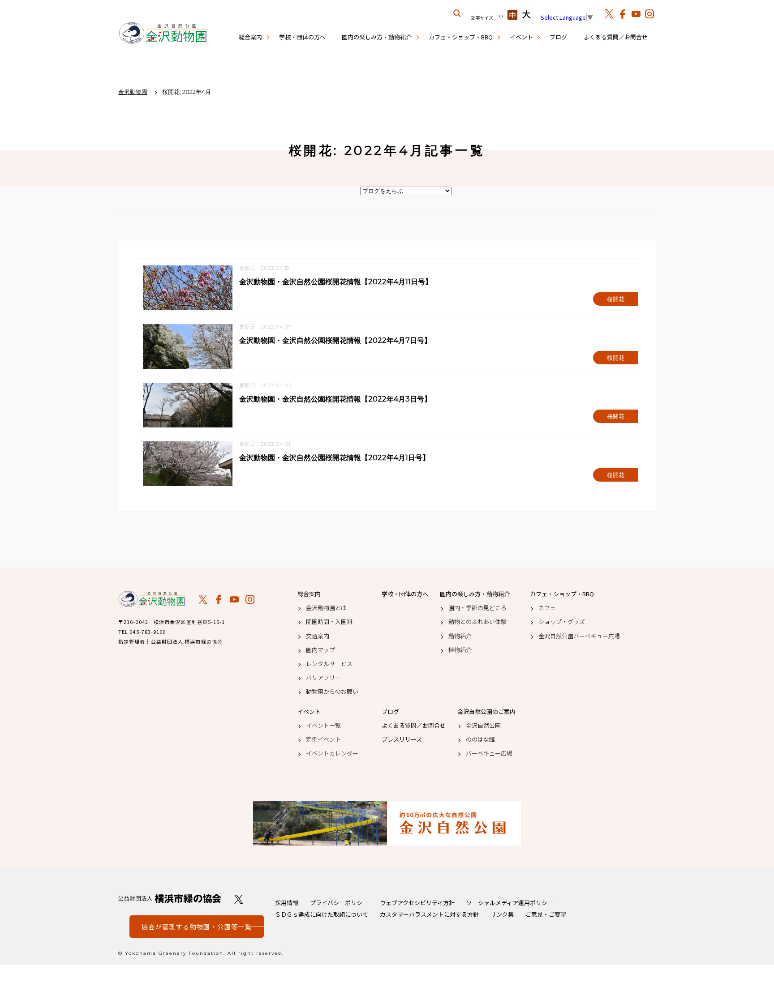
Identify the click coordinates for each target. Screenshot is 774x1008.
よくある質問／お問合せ (616, 37)
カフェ (547, 608)
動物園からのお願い (332, 692)
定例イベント (323, 739)
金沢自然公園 (483, 726)
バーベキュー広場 (489, 753)
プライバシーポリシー (339, 902)
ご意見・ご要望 (545, 914)
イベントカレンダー (332, 753)
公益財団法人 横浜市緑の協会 (169, 898)
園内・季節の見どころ (477, 608)
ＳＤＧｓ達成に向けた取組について (321, 914)
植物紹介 (460, 650)
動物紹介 (460, 636)
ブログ (558, 37)
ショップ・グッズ (561, 622)
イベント (521, 37)
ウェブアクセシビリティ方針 (417, 902)
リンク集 (502, 914)
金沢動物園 (151, 599)
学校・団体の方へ (302, 37)
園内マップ (320, 650)
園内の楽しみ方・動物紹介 (377, 37)
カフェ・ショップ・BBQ (461, 37)
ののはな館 (480, 739)
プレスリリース (402, 739)
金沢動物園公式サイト (163, 33)
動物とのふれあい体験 (477, 622)
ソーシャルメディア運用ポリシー (509, 902)
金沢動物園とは (326, 608)
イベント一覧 (323, 726)
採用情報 (286, 902)
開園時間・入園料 (329, 622)
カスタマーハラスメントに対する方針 (429, 914)
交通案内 (317, 636)
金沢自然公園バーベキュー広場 (579, 636)
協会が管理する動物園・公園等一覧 (197, 926)
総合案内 (250, 37)
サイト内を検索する (457, 13)
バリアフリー (323, 678)
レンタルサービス (329, 664)
